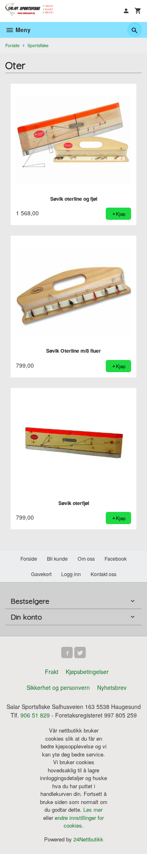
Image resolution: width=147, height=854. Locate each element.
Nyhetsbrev (112, 687)
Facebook (116, 558)
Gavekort (41, 573)
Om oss (86, 558)
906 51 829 (35, 715)
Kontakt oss (103, 573)
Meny (22, 30)
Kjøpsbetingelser (87, 672)
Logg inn (71, 573)
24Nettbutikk (88, 839)
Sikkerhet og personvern (58, 687)
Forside (12, 45)
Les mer (92, 809)
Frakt (51, 672)
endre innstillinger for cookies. (79, 822)
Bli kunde (57, 558)
